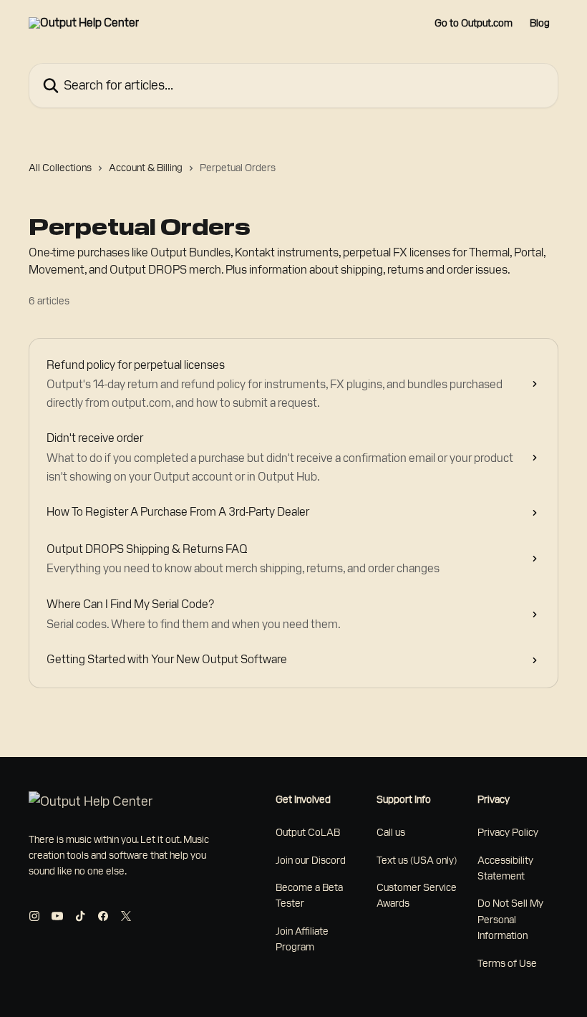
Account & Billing (146, 167)
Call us (391, 832)
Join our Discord (311, 860)
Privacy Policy (507, 832)
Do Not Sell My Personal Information (510, 919)
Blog (540, 23)
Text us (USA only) (417, 860)
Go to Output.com (474, 23)
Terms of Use (507, 963)
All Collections (60, 167)
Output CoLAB (308, 832)
